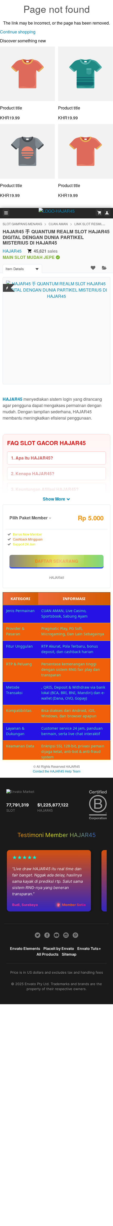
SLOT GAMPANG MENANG (22, 224)
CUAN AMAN (58, 224)
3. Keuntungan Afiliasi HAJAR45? (45, 489)
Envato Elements (25, 948)
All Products (48, 954)
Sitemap (69, 954)
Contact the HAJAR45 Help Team (56, 771)
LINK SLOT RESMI (87, 224)
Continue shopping (17, 32)
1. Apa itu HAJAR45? (32, 458)
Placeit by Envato (58, 948)
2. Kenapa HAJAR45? (32, 473)
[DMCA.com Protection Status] (7, 284)
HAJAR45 (12, 251)
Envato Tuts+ (89, 948)
